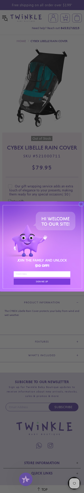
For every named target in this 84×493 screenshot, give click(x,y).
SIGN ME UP (42, 282)
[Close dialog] (81, 204)
